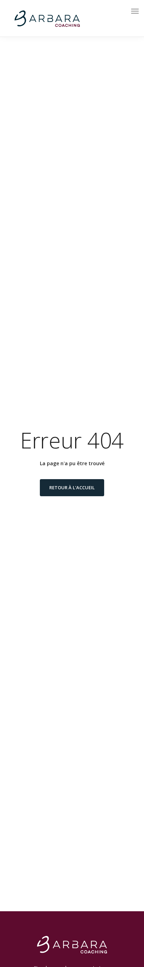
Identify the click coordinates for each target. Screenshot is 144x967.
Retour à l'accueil (72, 487)
